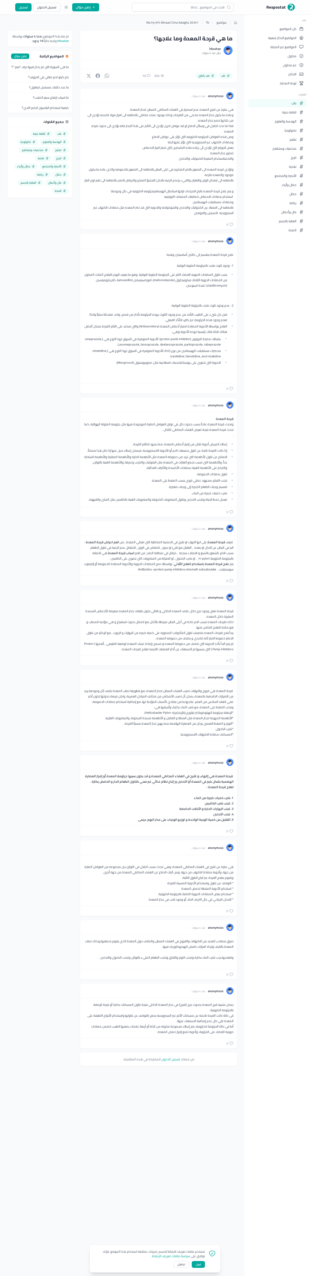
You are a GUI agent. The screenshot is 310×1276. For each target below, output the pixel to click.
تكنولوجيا (290, 130)
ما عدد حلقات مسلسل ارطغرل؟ (49, 87)
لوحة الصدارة (288, 83)
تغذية (292, 167)
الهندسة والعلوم (285, 121)
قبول (198, 1264)
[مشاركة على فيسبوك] (98, 76)
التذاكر (292, 74)
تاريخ (293, 158)
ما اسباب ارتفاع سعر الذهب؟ (51, 97)
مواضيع (221, 22)
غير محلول (289, 65)
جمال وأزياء (289, 185)
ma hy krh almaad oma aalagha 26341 (172, 22)
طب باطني (204, 75)
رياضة (292, 203)
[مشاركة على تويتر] (89, 76)
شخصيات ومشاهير (284, 148)
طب (293, 103)
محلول (292, 56)
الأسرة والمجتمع (285, 176)
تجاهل (181, 1264)
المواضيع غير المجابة (283, 47)
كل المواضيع (288, 29)
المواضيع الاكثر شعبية (282, 38)
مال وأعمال (288, 212)
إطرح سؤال (83, 7)
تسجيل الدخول (47, 7)
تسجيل (23, 7)
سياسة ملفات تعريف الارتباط (171, 1256)
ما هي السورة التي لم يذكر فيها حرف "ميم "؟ (40, 67)
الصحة (292, 230)
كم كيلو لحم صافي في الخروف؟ (48, 77)
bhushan (215, 49)
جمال (292, 194)
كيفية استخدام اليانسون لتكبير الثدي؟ (45, 108)
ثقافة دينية (289, 112)
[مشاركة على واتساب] (107, 76)
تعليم (293, 139)
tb (207, 22)
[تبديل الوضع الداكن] (66, 7)
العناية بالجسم (287, 221)
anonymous (215, 96)
